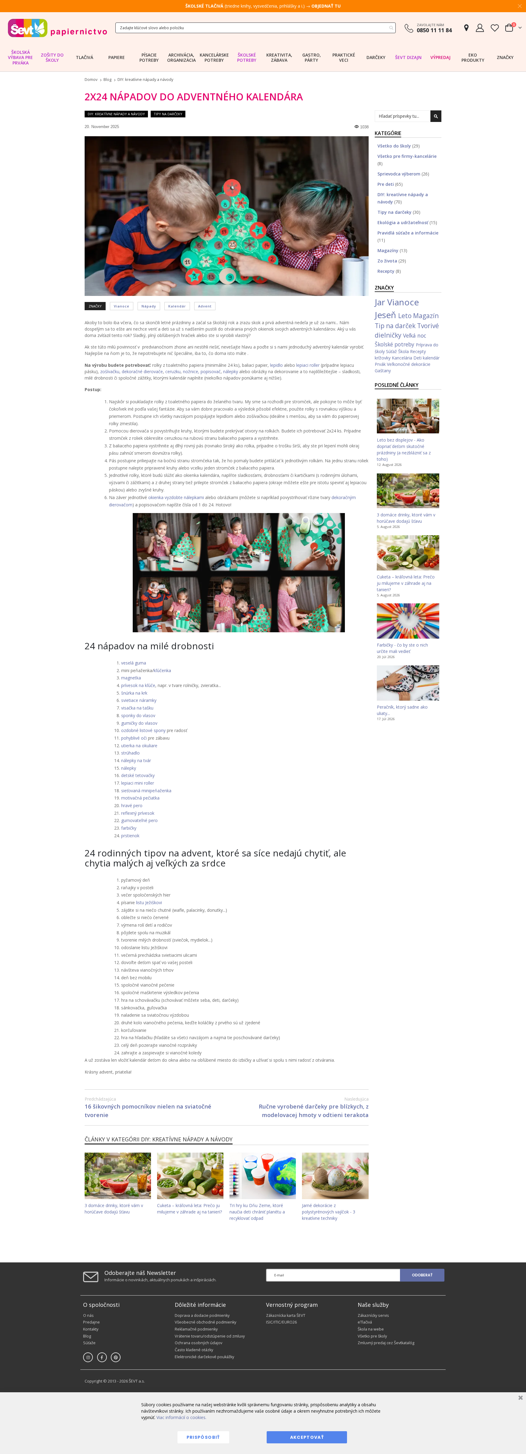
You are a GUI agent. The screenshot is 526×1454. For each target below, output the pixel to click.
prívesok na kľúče (138, 685)
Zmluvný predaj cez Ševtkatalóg (386, 1342)
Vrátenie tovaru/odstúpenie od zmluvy (210, 1336)
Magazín (426, 315)
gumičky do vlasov (139, 723)
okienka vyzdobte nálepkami (176, 497)
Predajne (91, 1322)
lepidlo (276, 365)
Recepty (386, 271)
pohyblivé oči (134, 738)
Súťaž (392, 351)
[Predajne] (466, 28)
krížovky (383, 358)
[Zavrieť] (520, 1398)
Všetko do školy (394, 146)
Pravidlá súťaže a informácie (407, 233)
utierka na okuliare (139, 745)
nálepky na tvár (136, 760)
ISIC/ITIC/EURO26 (281, 1322)
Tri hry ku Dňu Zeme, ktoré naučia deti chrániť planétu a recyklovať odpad (257, 1211)
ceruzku (173, 371)
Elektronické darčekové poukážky (204, 1356)
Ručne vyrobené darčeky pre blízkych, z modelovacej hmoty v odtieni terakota (313, 1107)
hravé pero (131, 805)
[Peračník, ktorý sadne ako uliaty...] (408, 683)
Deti (418, 358)
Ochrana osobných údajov (198, 1342)
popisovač (211, 371)
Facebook (102, 1357)
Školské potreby (395, 344)
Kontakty (90, 1329)
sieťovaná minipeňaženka (146, 790)
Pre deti (386, 184)
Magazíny (388, 250)
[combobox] (255, 28)
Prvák (381, 364)
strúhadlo (130, 753)
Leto (405, 315)
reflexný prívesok (137, 813)
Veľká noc (414, 335)
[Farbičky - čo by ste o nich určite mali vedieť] (408, 621)
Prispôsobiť (203, 1437)
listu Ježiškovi (149, 902)
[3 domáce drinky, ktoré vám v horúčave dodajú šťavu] (118, 1176)
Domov (91, 79)
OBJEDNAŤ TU (326, 6)
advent (205, 306)
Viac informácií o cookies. (181, 1417)
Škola (404, 351)
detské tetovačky (138, 775)
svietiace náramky (138, 700)
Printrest (116, 1357)
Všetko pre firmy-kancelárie (407, 156)
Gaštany (383, 370)
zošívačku (109, 371)
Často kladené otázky (194, 1349)
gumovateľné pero (139, 820)
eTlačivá (365, 1322)
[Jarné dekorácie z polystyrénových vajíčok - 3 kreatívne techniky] (335, 1176)
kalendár (177, 306)
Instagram (88, 1357)
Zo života (387, 261)
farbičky (128, 828)
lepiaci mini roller (137, 783)
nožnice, (191, 371)
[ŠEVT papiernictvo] (57, 27)
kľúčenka (162, 670)
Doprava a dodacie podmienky (202, 1315)
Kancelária (402, 358)
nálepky (230, 371)
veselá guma (133, 663)
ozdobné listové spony (143, 730)
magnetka (131, 678)
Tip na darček (396, 325)
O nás (88, 1315)
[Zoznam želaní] (495, 28)
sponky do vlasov (138, 715)
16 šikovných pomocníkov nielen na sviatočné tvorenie (148, 1107)
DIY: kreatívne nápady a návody (145, 80)
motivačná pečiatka (140, 798)
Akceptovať (307, 1437)
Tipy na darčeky (168, 114)
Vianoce (121, 306)
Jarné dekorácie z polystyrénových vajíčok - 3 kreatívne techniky (328, 1211)
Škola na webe (371, 1329)
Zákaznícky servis (373, 1315)
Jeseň (386, 315)
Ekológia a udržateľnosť (403, 222)
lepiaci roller (308, 365)
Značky (505, 57)
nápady (149, 306)
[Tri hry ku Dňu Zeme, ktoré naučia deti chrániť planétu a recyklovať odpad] (263, 1176)
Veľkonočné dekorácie (408, 364)
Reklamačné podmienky (196, 1329)
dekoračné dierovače (142, 371)
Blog (107, 79)
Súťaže (89, 1342)
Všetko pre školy (372, 1336)
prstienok (130, 835)
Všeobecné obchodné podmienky (205, 1322)
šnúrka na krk (134, 693)
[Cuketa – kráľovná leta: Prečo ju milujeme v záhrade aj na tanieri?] (190, 1176)
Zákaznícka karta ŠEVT (285, 1315)
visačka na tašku (137, 708)
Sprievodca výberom (399, 174)
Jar (381, 302)
